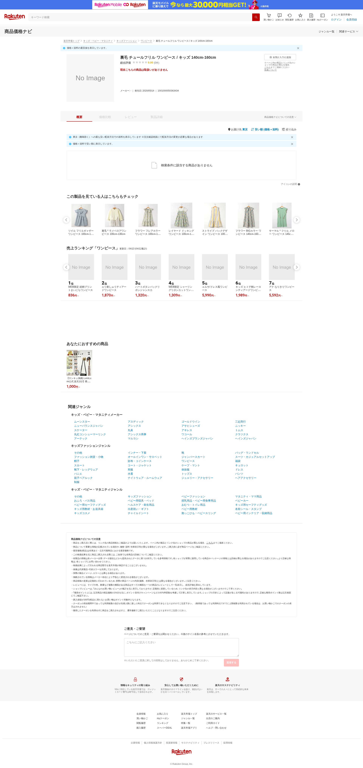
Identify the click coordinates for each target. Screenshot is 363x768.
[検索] (256, 17)
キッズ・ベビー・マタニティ (98, 41)
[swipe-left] (66, 220)
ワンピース (146, 41)
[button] (279, 17)
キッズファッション (126, 41)
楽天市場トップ (71, 41)
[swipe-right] (297, 220)
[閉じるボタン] (298, 48)
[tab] (79, 117)
